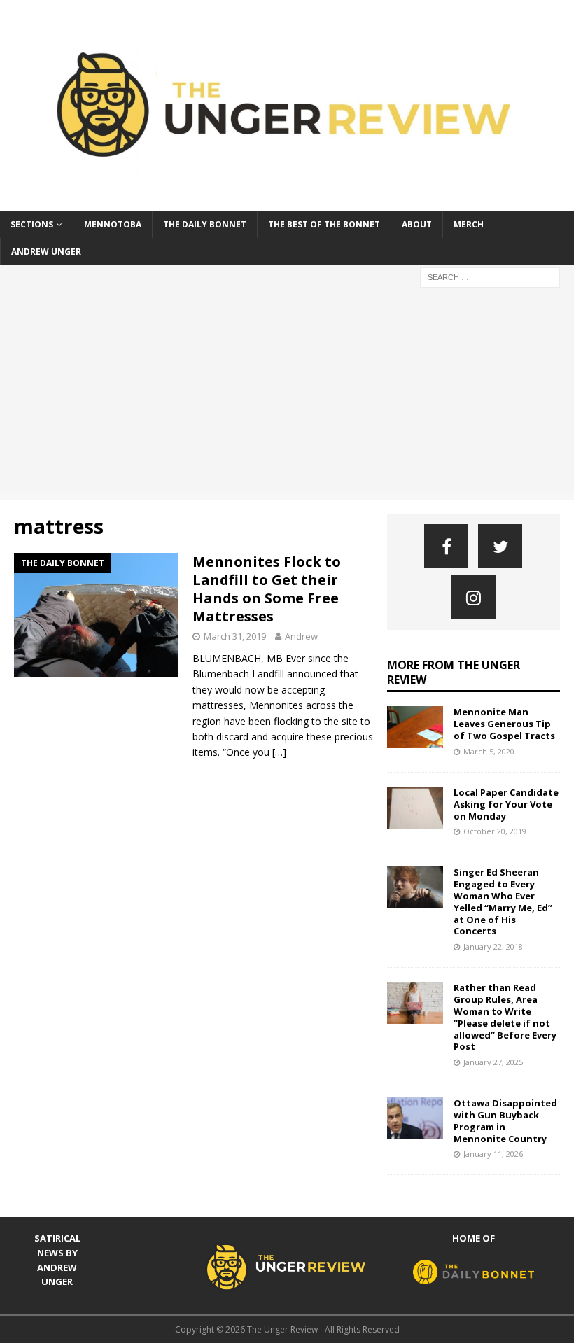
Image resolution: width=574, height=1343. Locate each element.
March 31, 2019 (235, 636)
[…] (279, 752)
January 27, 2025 (493, 1062)
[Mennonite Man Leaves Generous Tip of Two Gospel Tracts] (415, 727)
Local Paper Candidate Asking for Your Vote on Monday (506, 804)
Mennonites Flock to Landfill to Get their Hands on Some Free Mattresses (266, 589)
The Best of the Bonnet (324, 224)
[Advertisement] (287, 395)
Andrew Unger (46, 252)
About (417, 224)
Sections (31, 224)
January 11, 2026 (493, 1153)
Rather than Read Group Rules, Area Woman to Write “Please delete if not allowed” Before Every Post (505, 1017)
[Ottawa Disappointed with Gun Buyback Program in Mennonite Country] (415, 1118)
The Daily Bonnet (204, 224)
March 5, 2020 (488, 751)
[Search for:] (490, 276)
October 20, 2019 (494, 831)
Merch (469, 224)
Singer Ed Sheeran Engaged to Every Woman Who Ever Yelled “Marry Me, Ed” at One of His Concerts (503, 901)
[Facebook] (446, 546)
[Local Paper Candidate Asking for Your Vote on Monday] (415, 808)
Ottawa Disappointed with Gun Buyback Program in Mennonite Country (505, 1121)
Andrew (301, 636)
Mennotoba (112, 224)
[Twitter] (500, 546)
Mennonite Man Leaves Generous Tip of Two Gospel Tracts (504, 723)
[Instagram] (473, 597)
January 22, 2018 (493, 946)
